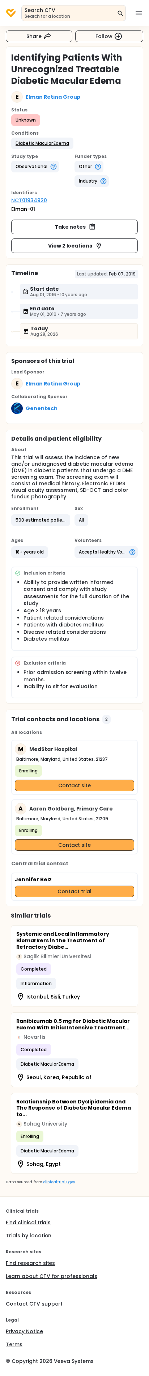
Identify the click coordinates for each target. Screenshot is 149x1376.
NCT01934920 (29, 200)
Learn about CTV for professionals (51, 1276)
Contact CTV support (34, 1303)
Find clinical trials (28, 1222)
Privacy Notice (24, 1331)
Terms (14, 1344)
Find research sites (30, 1263)
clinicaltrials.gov (59, 1182)
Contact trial (74, 891)
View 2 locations (70, 245)
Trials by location (28, 1235)
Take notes (70, 226)
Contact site (74, 785)
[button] (42, 143)
